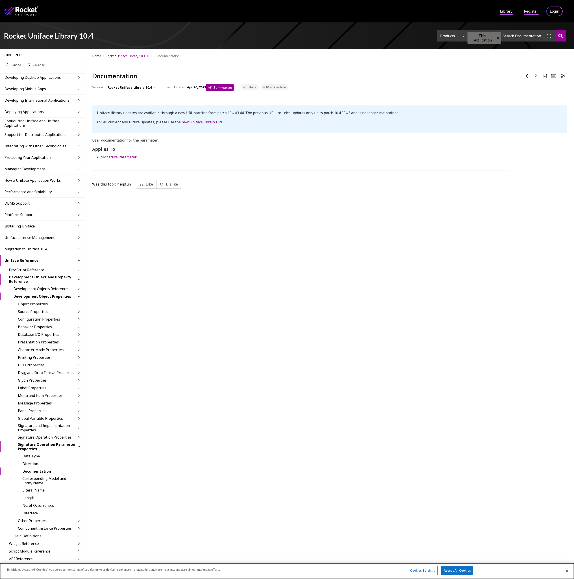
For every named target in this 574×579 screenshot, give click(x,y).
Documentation (36, 471)
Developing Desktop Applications (32, 77)
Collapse (39, 65)
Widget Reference (24, 543)
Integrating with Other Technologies (35, 146)
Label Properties (32, 387)
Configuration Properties (39, 319)
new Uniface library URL (202, 122)
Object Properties (33, 304)
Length (28, 497)
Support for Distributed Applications (35, 134)
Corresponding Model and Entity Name (44, 480)
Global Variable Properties (40, 418)
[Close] (567, 571)
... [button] (151, 56)
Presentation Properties (38, 342)
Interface (30, 513)
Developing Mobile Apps (25, 88)
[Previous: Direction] (526, 75)
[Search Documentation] (560, 36)
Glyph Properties (32, 380)
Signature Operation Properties (45, 437)
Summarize (222, 87)
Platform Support (19, 214)
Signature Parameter (119, 157)
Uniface (251, 87)
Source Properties (33, 311)
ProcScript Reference (26, 269)
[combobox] (505, 36)
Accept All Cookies (457, 570)
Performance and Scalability (28, 191)
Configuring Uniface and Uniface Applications (31, 123)
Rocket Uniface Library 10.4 (125, 56)
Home (96, 56)
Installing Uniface (19, 226)
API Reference (21, 558)
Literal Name (33, 490)
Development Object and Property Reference (40, 279)
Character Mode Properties (41, 349)
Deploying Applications (24, 111)
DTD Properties (31, 365)
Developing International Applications (36, 100)
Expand (16, 65)
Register (531, 11)
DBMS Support (17, 203)
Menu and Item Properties (40, 395)
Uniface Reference (21, 260)
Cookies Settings (422, 570)
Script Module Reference (29, 551)
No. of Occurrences (38, 505)
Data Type (31, 456)
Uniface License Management (29, 237)
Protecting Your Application (27, 157)
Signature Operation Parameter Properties (47, 446)
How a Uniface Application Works (32, 180)
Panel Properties (32, 410)
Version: (98, 87)
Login (554, 11)
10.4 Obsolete (275, 87)
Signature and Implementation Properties (44, 427)
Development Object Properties (42, 296)
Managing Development (24, 168)
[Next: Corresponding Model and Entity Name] (535, 75)
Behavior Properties (35, 326)
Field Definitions (27, 535)
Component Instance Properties (45, 528)
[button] (498, 38)
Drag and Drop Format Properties (46, 372)
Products (447, 35)
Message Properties (35, 403)
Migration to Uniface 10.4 (25, 249)
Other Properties (32, 520)
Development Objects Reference (40, 288)
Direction (30, 463)
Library (506, 11)
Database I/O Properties (38, 334)
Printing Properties (34, 357)
